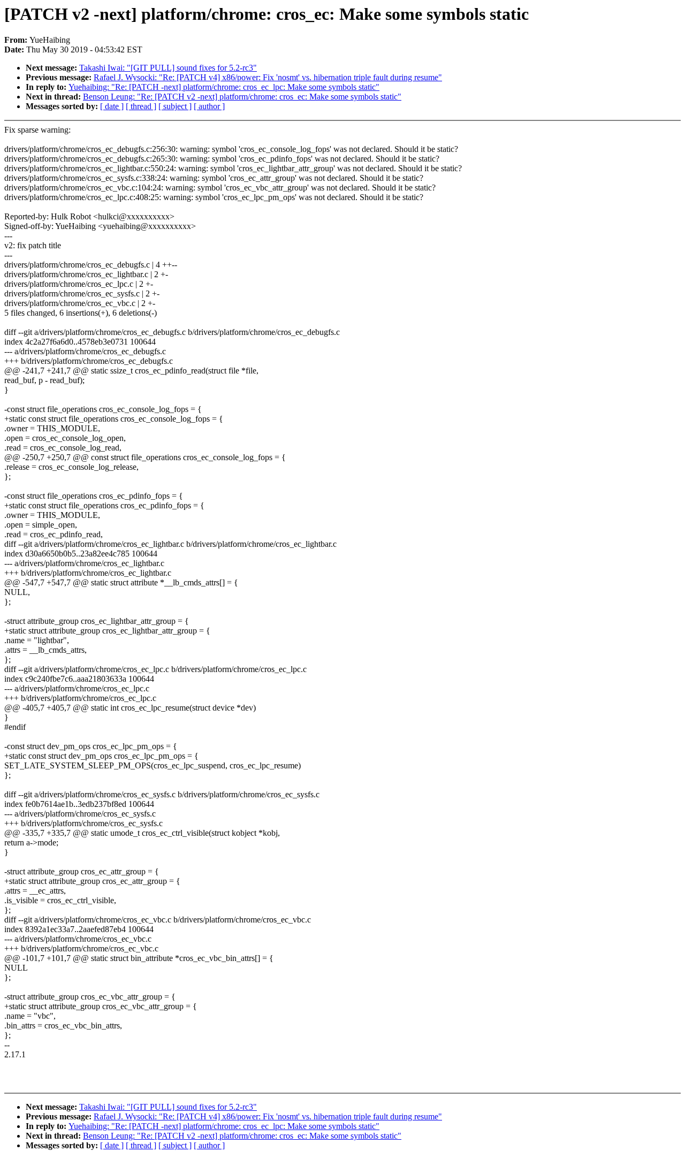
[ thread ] (141, 106)
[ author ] (209, 106)
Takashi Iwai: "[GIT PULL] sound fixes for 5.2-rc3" (168, 67)
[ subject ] (175, 106)
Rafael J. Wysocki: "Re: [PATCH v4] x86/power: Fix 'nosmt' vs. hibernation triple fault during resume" (268, 77)
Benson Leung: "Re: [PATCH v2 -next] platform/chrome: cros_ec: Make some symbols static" (242, 96)
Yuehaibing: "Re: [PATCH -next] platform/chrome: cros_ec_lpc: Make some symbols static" (223, 87)
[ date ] (112, 106)
